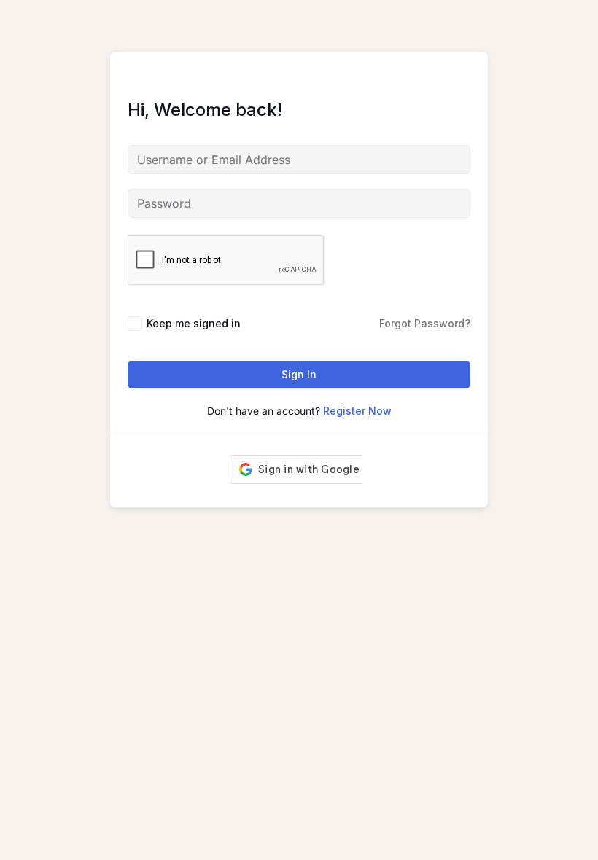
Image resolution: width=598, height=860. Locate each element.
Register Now (357, 410)
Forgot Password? (424, 323)
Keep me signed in (194, 323)
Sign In (299, 374)
